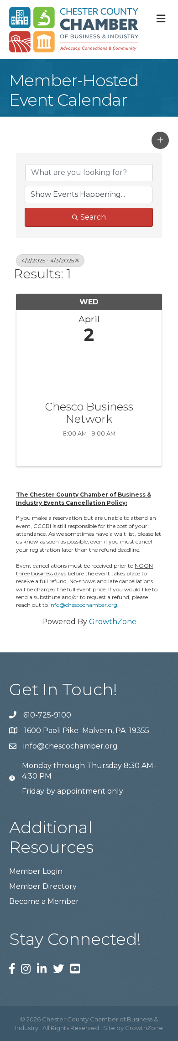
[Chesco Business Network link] (89, 370)
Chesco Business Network (89, 413)
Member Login (36, 871)
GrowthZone (112, 621)
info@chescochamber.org (83, 604)
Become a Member (44, 901)
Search (93, 217)
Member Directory (43, 886)
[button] (160, 140)
